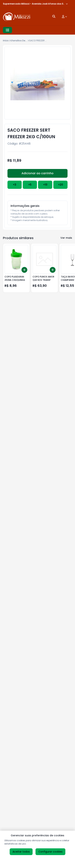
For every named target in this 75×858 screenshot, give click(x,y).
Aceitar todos (21, 851)
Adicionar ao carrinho (37, 173)
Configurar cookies (50, 851)
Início (6, 40)
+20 (60, 184)
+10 (45, 184)
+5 (29, 184)
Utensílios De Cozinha (23, 40)
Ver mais (66, 238)
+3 (14, 184)
